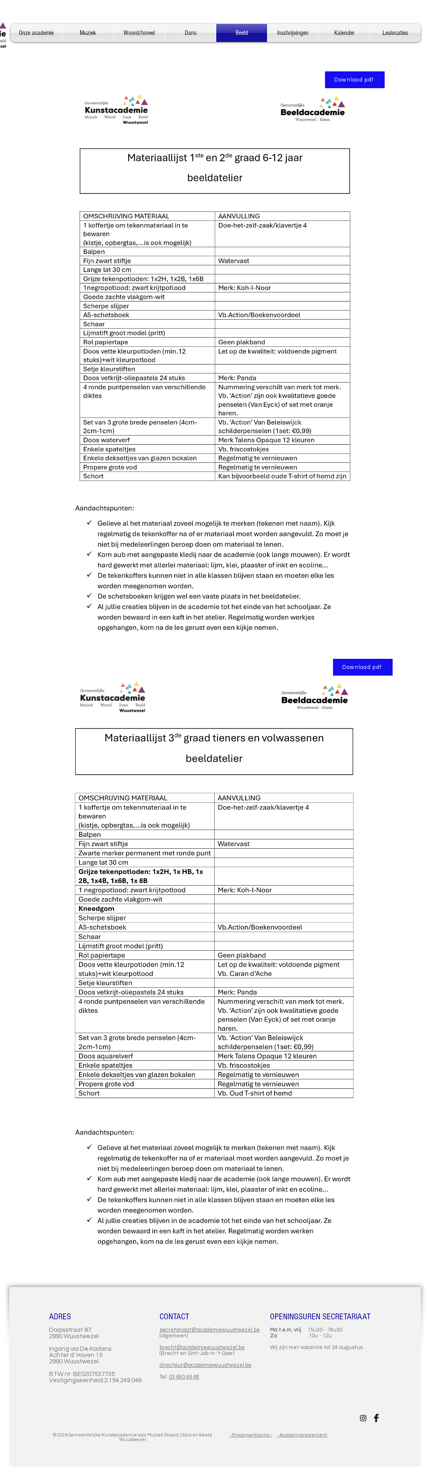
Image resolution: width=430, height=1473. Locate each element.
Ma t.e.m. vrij (288, 1330)
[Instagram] (363, 1418)
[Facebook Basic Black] (376, 1418)
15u (312, 1330)
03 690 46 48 (184, 1377)
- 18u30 (332, 1330)
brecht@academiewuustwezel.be (202, 1347)
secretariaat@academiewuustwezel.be (210, 1330)
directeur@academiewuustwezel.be (206, 1365)
